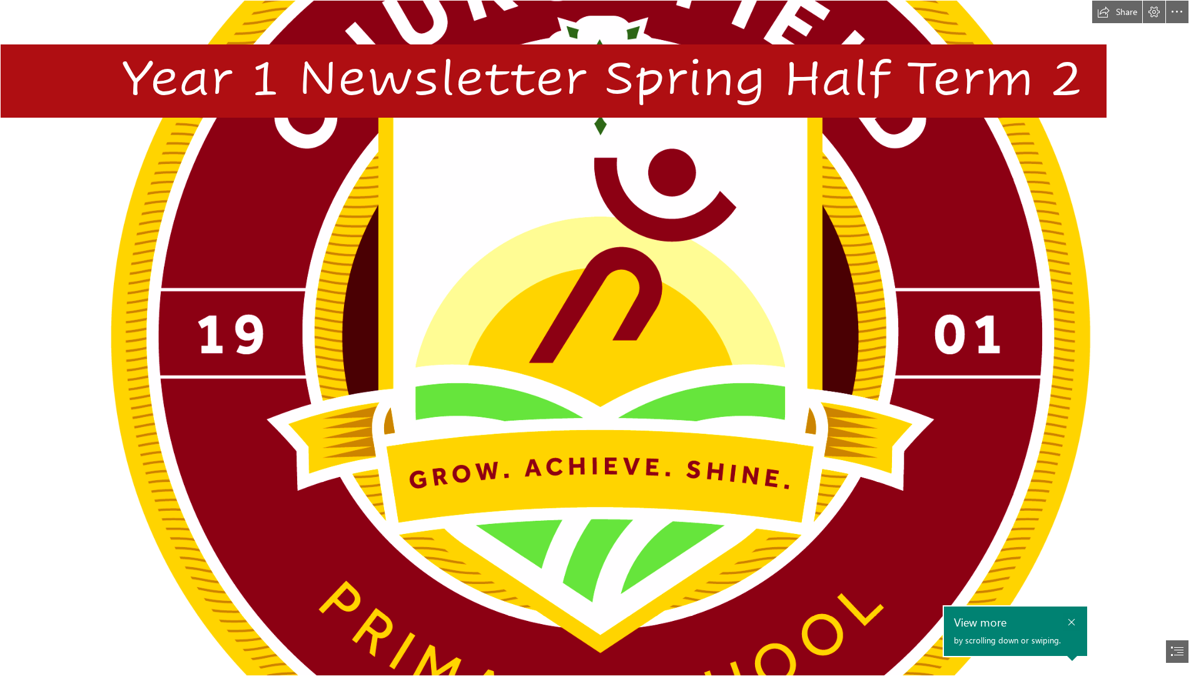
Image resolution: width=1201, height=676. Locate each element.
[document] (600, 338)
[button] (1117, 12)
